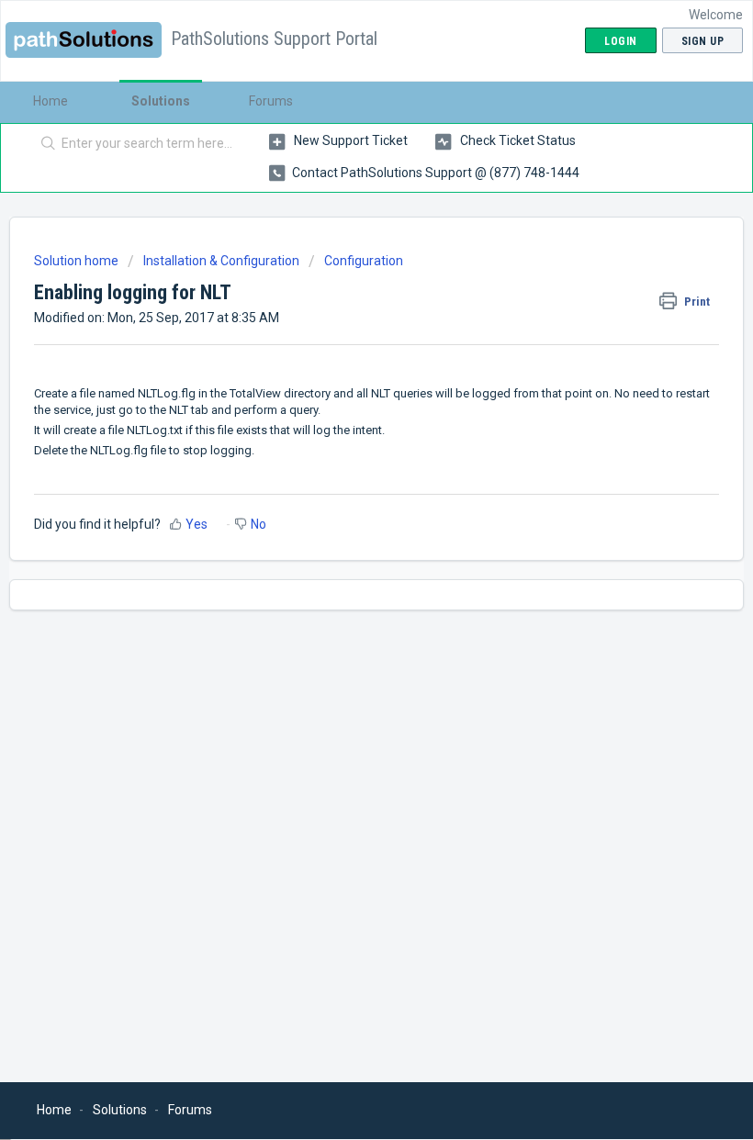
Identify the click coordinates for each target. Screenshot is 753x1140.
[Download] (342, 561)
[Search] (44, 144)
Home (50, 101)
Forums (271, 101)
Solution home (77, 260)
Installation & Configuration (221, 260)
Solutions (160, 101)
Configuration (363, 260)
